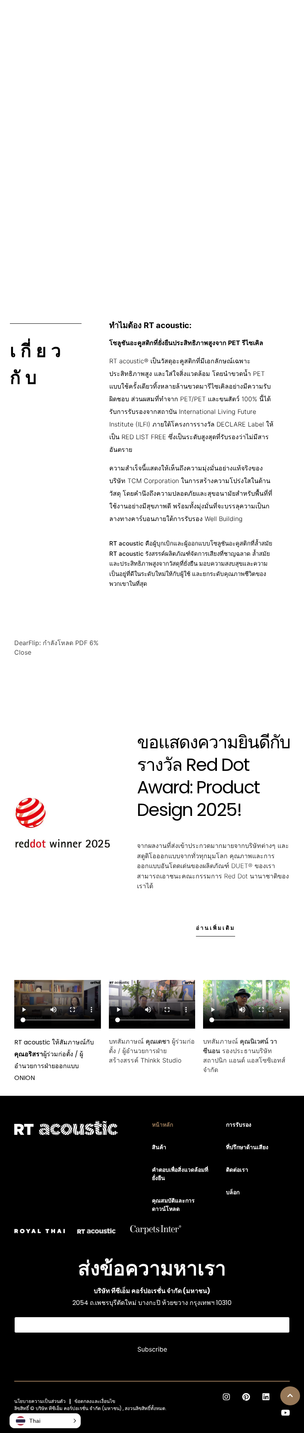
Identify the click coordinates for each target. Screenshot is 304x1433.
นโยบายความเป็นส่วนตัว (40, 1401)
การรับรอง (238, 1125)
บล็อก (232, 1192)
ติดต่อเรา (237, 1170)
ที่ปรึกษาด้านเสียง (247, 1147)
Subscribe (152, 1349)
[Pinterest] (246, 1397)
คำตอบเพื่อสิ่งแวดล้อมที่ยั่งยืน (180, 1174)
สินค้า (159, 1147)
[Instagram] (226, 1397)
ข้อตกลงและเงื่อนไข (94, 1401)
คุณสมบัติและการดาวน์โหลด (173, 1205)
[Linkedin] (266, 1397)
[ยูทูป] (286, 1413)
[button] (290, 1395)
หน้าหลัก (162, 1125)
